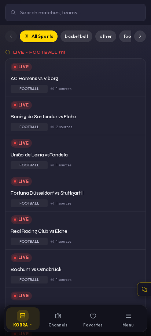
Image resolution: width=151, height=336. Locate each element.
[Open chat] (144, 289)
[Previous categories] (11, 36)
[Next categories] (140, 36)
